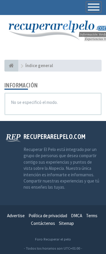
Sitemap (66, 223)
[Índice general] (11, 66)
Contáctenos (43, 223)
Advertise (16, 215)
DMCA (76, 215)
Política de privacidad (48, 215)
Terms (91, 215)
